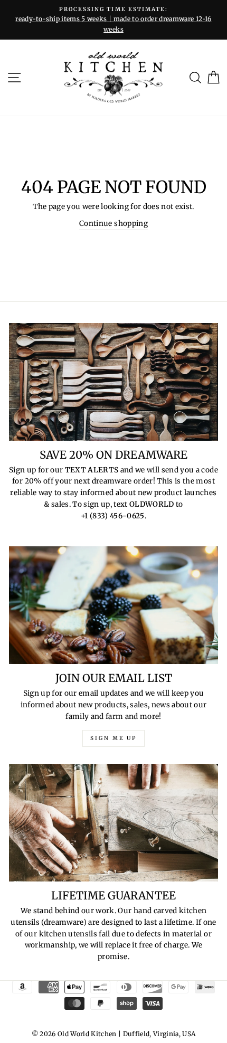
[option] (113, 19)
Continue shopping (113, 223)
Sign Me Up (113, 738)
